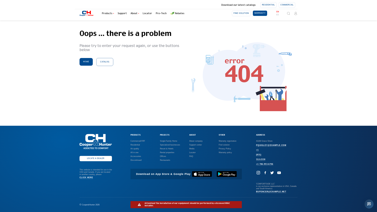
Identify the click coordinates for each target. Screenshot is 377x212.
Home (86, 62)
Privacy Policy (225, 149)
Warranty (260, 13)
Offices (163, 156)
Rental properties (167, 152)
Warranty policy (225, 152)
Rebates (179, 13)
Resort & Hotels (166, 149)
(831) (258, 155)
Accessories (135, 156)
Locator (147, 13)
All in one (134, 152)
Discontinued (136, 160)
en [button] (277, 12)
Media (192, 149)
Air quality (134, 149)
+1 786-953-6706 (264, 164)
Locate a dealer (96, 158)
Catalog (104, 62)
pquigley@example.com (271, 145)
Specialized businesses (170, 145)
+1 (257, 150)
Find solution (241, 13)
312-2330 (260, 159)
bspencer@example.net (271, 192)
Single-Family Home (168, 141)
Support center (195, 145)
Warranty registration (228, 141)
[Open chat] (369, 204)
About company (196, 141)
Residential (268, 5)
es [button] (277, 15)
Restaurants (165, 160)
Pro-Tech (161, 13)
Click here (86, 177)
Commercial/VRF (137, 141)
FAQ (191, 156)
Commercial (287, 5)
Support (122, 13)
